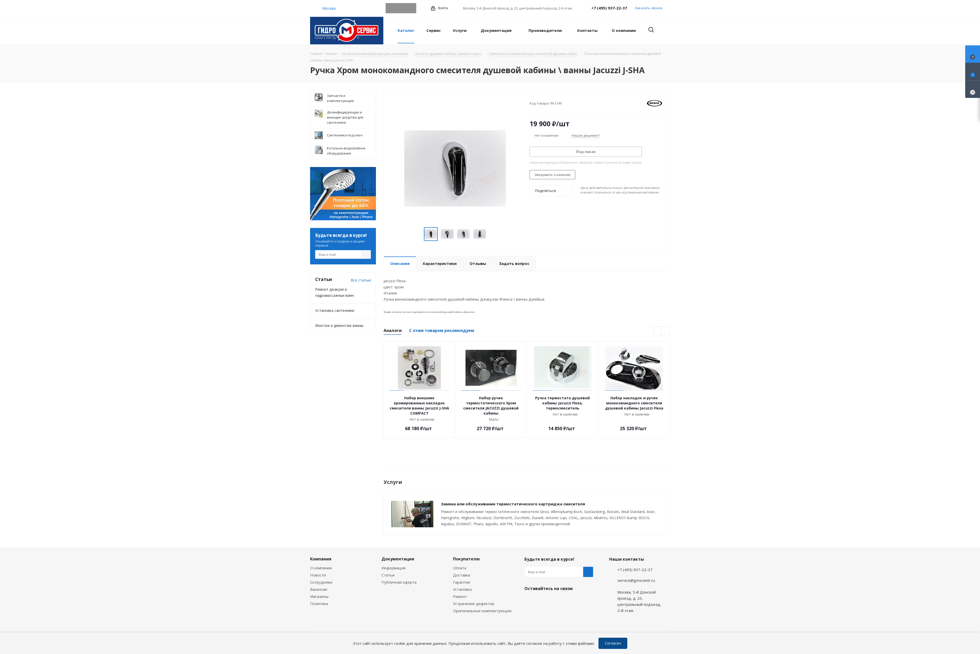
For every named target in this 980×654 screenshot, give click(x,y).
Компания (321, 559)
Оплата (459, 567)
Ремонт (460, 596)
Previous (418, 234)
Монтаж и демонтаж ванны (339, 325)
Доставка (461, 575)
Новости (318, 575)
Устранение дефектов (473, 603)
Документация (398, 559)
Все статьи (361, 280)
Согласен (613, 643)
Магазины (319, 596)
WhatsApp (401, 8)
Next (492, 234)
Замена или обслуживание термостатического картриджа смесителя (513, 503)
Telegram (391, 8)
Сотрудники (321, 582)
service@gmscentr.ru (636, 580)
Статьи (388, 575)
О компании (321, 567)
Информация (394, 567)
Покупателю (466, 559)
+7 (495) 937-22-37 (609, 7)
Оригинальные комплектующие (482, 610)
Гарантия (461, 582)
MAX (411, 8)
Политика (319, 603)
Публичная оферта (399, 582)
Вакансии (318, 589)
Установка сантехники (334, 310)
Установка (462, 589)
